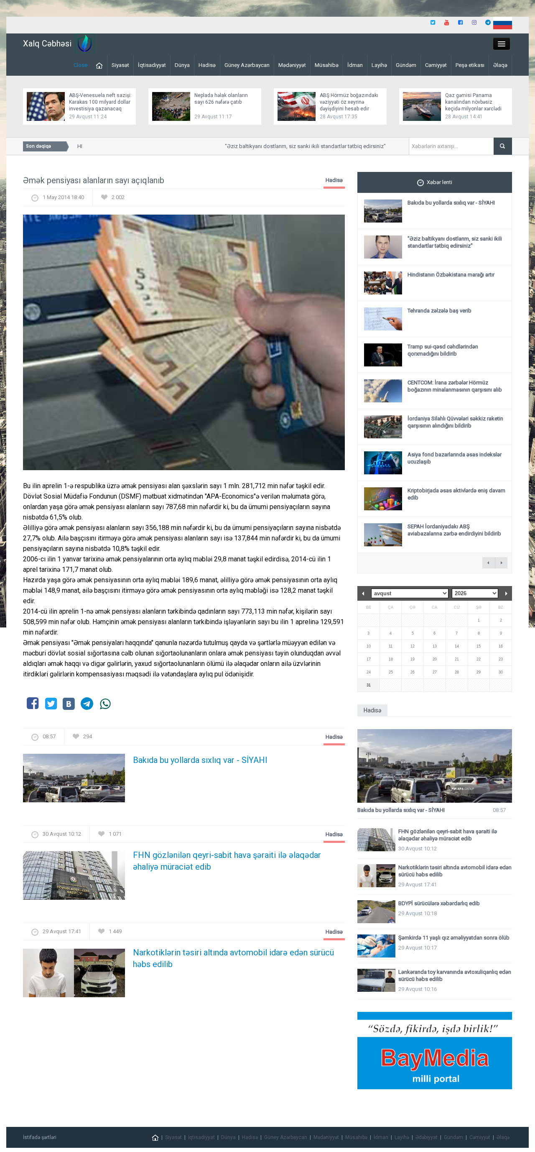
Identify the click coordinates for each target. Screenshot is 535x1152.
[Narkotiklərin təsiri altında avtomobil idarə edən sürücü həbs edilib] (74, 976)
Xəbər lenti (439, 182)
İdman (355, 65)
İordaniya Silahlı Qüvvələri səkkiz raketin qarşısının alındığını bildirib (455, 422)
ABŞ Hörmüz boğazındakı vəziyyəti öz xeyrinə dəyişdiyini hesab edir (349, 102)
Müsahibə (327, 65)
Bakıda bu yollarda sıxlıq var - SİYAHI (200, 760)
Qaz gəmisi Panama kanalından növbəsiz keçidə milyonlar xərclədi (473, 102)
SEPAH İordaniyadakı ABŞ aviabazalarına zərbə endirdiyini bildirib (454, 530)
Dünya (182, 65)
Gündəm (406, 65)
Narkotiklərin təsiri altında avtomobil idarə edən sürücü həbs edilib (233, 958)
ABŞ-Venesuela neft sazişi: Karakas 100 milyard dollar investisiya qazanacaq (100, 102)
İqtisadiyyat (152, 65)
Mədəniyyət (292, 65)
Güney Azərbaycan (247, 65)
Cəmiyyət (436, 65)
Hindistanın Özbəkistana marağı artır (451, 274)
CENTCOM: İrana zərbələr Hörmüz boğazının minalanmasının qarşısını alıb (455, 386)
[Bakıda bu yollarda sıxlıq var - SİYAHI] (74, 781)
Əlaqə (500, 65)
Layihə (379, 65)
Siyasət (120, 65)
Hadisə (207, 65)
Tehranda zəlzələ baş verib (439, 310)
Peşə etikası (470, 65)
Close (80, 65)
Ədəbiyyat (426, 1137)
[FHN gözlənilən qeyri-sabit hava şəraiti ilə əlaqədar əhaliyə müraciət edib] (74, 878)
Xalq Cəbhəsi (47, 43)
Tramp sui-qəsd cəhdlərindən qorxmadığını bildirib (443, 350)
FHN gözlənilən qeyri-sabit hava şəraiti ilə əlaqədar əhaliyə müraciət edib (227, 861)
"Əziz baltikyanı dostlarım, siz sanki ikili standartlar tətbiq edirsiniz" (293, 146)
